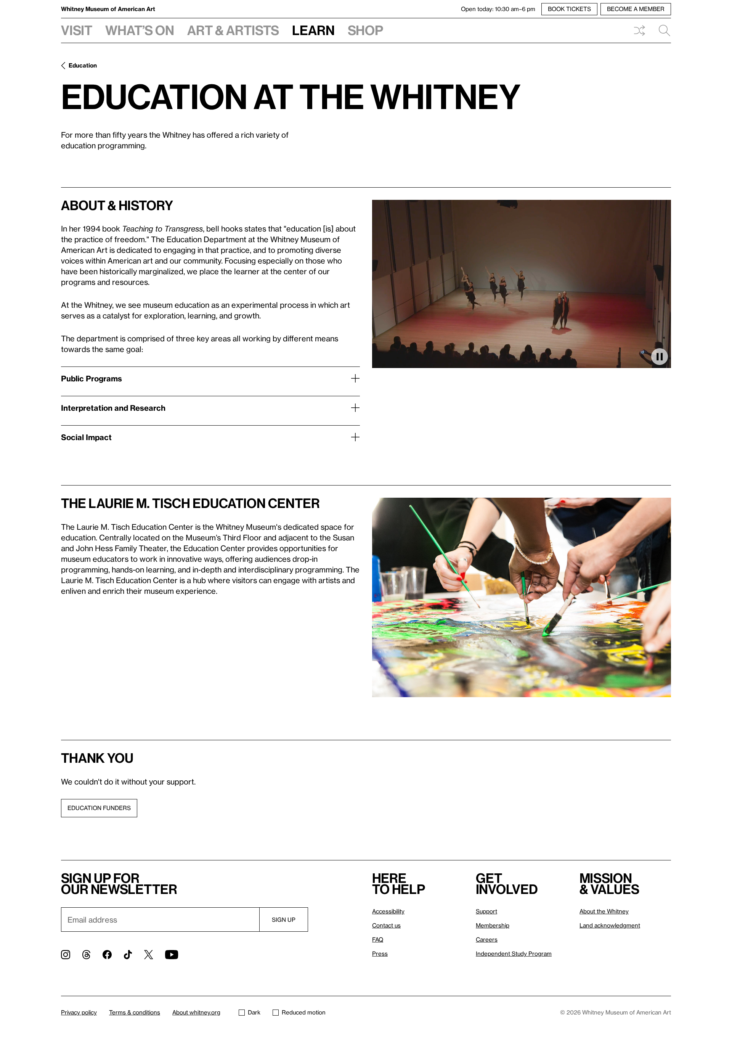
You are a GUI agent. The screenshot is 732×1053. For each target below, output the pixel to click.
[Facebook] (107, 954)
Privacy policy (79, 1012)
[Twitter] (148, 954)
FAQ (377, 939)
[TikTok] (128, 954)
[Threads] (86, 954)
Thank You (97, 757)
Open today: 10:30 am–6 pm (498, 8)
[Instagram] (65, 954)
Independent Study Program (514, 953)
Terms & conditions (134, 1012)
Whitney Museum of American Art (108, 8)
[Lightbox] (521, 597)
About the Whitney (604, 911)
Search (661, 30)
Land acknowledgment (610, 925)
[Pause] (659, 356)
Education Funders (99, 807)
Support (486, 911)
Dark (254, 1012)
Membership (492, 925)
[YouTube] (171, 954)
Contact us (386, 925)
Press (380, 953)
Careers (487, 939)
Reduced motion (304, 1012)
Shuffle (639, 30)
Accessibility (388, 911)
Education (83, 65)
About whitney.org (196, 1012)
